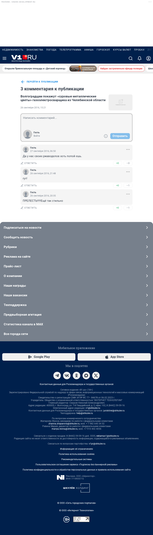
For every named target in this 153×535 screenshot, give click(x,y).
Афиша (89, 50)
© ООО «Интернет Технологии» (76, 510)
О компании (13, 276)
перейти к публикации (42, 81)
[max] (86, 375)
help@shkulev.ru (84, 413)
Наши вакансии (15, 295)
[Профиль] (148, 58)
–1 (128, 185)
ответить (30, 163)
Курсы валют (122, 50)
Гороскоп (103, 50)
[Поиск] (130, 58)
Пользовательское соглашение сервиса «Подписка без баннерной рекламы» (76, 464)
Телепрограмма (70, 50)
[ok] (76, 375)
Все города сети (16, 334)
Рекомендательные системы (76, 459)
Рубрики (10, 247)
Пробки (139, 50)
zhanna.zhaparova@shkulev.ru (64, 423)
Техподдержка (15, 305)
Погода (51, 50)
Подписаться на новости (22, 227)
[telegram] (57, 375)
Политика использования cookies (76, 454)
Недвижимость (13, 50)
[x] (96, 375)
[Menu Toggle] (4, 58)
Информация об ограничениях (76, 449)
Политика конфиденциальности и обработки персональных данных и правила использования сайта (77, 469)
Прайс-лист (12, 266)
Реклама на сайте (17, 256)
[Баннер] (83, 68)
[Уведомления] (139, 58)
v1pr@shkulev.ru (97, 443)
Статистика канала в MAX (23, 324)
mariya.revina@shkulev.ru (65, 429)
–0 (128, 163)
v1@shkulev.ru (93, 408)
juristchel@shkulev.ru (114, 410)
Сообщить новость (18, 237)
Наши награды (15, 285)
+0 (117, 163)
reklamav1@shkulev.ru (107, 436)
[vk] (67, 375)
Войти (37, 136)
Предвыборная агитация (23, 314)
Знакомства (34, 50)
